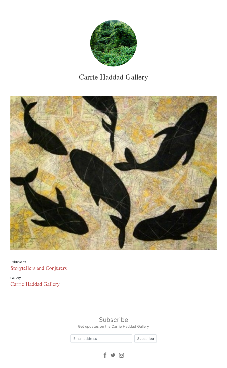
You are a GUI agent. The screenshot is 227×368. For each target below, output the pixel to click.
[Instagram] (121, 355)
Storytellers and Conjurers (38, 267)
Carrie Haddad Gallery (113, 77)
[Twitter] (112, 355)
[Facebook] (105, 355)
